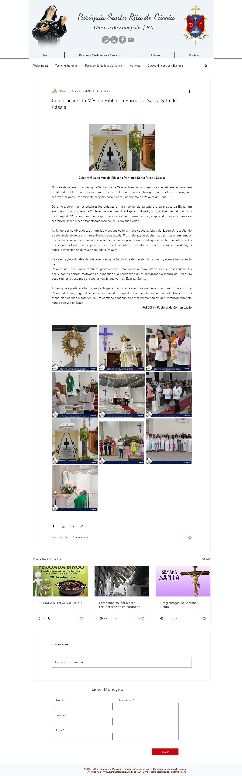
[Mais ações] (189, 91)
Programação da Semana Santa (178, 605)
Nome (60, 699)
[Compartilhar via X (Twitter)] (63, 526)
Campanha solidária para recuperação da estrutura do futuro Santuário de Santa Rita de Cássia (121, 605)
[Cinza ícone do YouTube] (131, 40)
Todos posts (40, 65)
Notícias (135, 65)
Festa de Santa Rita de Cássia (103, 65)
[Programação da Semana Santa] (183, 581)
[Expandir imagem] (75, 348)
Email (59, 730)
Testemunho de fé (66, 65)
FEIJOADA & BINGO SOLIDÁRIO (60, 603)
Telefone (61, 715)
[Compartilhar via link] (81, 526)
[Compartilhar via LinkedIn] (72, 526)
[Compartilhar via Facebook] (53, 526)
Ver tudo (206, 558)
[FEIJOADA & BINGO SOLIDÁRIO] (60, 581)
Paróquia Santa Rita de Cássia (125, 17)
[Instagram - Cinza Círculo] (114, 40)
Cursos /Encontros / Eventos (165, 65)
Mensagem (125, 699)
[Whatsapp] (106, 40)
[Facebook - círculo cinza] (122, 40)
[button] (206, 65)
